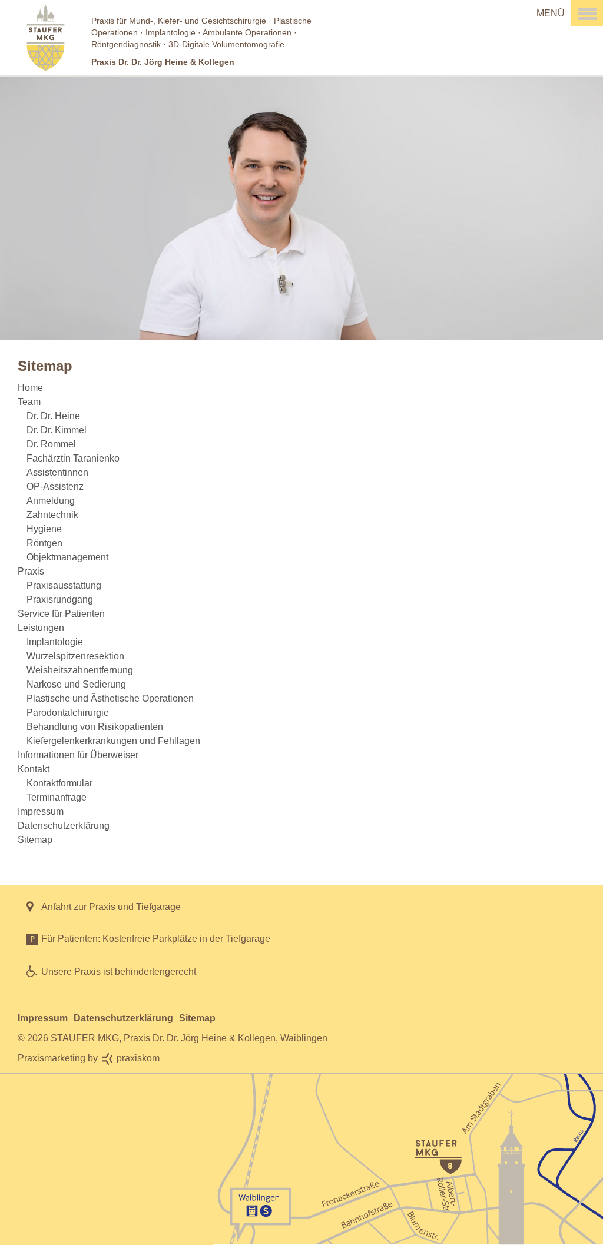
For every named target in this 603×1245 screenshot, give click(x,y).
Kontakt (33, 769)
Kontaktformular (59, 783)
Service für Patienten (61, 614)
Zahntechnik (52, 515)
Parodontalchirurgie (67, 713)
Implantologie (54, 642)
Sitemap (35, 840)
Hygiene (44, 529)
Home (30, 388)
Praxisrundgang (59, 600)
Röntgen (44, 543)
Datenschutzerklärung (64, 826)
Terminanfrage (56, 797)
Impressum (41, 811)
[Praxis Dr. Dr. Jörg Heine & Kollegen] (301, 37)
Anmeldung (50, 501)
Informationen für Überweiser (78, 755)
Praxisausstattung (63, 585)
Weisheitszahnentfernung (79, 670)
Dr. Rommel (51, 444)
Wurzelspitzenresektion (75, 656)
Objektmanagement (67, 557)
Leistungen (41, 628)
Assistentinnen (57, 472)
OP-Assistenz (55, 487)
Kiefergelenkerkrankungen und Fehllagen (113, 741)
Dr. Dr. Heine (53, 416)
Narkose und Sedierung (76, 684)
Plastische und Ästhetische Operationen (110, 698)
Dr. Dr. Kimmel (56, 430)
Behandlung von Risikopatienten (94, 727)
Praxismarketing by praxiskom (89, 1058)
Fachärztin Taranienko (73, 458)
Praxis (31, 571)
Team (29, 402)
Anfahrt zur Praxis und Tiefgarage (111, 907)
